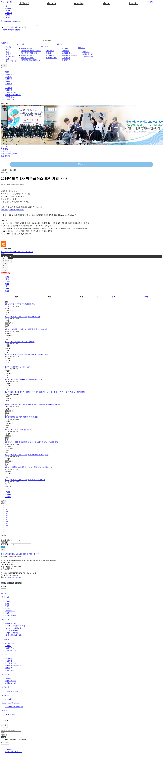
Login (3, 737)
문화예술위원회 (27, 58)
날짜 (113, 297)
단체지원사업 (26, 48)
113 (6, 513)
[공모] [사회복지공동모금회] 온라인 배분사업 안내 (25, 480)
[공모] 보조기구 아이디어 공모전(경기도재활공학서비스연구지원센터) (32, 404)
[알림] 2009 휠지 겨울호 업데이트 (18, 430)
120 (6, 527)
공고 (4, 259)
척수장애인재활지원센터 (31, 51)
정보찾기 (8, 15)
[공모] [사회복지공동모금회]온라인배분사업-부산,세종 (26, 354)
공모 (4, 266)
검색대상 (4, 540)
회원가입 (8, 13)
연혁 (7, 49)
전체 (7, 277)
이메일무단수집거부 (31, 554)
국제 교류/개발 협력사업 (30, 60)
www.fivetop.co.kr (14, 577)
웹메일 (8, 17)
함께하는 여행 (51, 58)
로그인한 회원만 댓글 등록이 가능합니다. (17, 252)
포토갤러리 (66, 58)
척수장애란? (10, 56)
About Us (5, 695)
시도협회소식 (67, 53)
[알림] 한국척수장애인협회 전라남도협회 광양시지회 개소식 (29, 467)
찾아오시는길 (11, 61)
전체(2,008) (7, 256)
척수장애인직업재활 (29, 53)
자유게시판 (66, 60)
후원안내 (85, 52)
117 (6, 521)
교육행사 (6, 261)
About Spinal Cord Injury (10, 703)
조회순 (8, 497)
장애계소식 (50, 51)
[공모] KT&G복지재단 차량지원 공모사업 (21, 417)
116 (6, 519)
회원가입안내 (87, 54)
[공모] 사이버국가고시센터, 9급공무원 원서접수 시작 (26, 329)
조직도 (8, 54)
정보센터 (78, 3)
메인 (7, 72)
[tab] (81, 597)
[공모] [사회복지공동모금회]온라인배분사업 (22, 317)
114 (6, 515)
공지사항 (65, 48)
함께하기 (133, 3)
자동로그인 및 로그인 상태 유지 (14, 739)
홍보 (4, 268)
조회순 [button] (3, 501)
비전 (7, 52)
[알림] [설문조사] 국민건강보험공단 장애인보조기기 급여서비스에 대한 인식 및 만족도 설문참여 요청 (45, 392)
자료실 (48, 53)
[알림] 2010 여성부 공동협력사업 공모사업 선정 (23, 379)
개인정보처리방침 (15, 554)
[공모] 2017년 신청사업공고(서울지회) (20, 342)
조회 (146, 297)
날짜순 (8, 494)
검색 (3, 547)
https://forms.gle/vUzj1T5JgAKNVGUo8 (12, 210)
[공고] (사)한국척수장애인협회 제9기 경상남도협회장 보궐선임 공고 (32, 442)
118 (6, 523)
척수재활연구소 (27, 55)
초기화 (8, 492)
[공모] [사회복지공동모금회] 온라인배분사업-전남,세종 (26, 455)
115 (6, 517)
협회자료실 (50, 55)
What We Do (6, 710)
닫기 (5, 65)
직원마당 (5, 687)
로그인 (8, 10)
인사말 (8, 47)
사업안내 (51, 3)
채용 (4, 263)
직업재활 (65, 51)
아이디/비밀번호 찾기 (13, 752)
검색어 (5, 545)
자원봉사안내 (87, 56)
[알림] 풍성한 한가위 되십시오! (17, 367)
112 (6, 511)
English (8, 8)
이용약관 (4, 554)
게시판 (106, 3)
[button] (3, 254)
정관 (7, 59)
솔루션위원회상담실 (70, 55)
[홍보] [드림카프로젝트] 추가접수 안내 (20, 304)
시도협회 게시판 (11, 691)
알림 (4, 270)
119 (6, 525)
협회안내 (24, 3)
